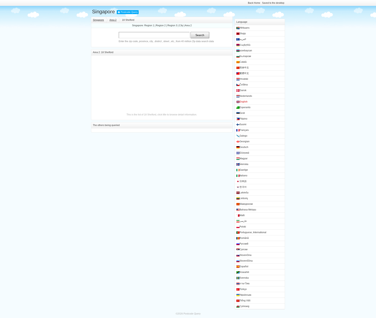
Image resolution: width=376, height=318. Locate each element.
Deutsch (244, 147)
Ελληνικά (244, 152)
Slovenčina (245, 255)
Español (244, 266)
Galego (243, 135)
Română (244, 238)
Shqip (243, 33)
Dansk (243, 90)
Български (245, 56)
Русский (244, 243)
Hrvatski (244, 79)
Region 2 (161, 25)
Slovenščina (246, 260)
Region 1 (149, 25)
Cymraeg (244, 306)
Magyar (244, 158)
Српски (244, 249)
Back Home (254, 3)
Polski (243, 226)
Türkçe (243, 289)
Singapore (103, 11)
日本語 (243, 181)
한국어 (243, 187)
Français (244, 130)
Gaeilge (244, 170)
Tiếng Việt (245, 300)
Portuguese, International (253, 232)
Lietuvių (244, 198)
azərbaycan (246, 50)
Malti (242, 215)
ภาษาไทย (244, 283)
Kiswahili (244, 272)
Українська (245, 295)
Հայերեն (245, 44)
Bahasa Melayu (248, 209)
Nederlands (246, 96)
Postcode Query (129, 12)
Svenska (244, 277)
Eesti (242, 113)
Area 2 (113, 20)
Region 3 (172, 25)
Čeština (244, 84)
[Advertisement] (161, 82)
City (181, 25)
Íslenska (244, 164)
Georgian (244, 141)
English (244, 101)
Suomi (243, 124)
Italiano (243, 175)
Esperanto (245, 107)
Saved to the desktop (273, 3)
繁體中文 (244, 73)
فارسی (243, 221)
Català (243, 62)
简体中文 (244, 67)
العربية (243, 39)
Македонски (246, 204)
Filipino (243, 118)
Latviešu (244, 192)
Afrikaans (244, 27)
